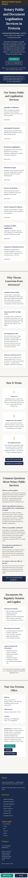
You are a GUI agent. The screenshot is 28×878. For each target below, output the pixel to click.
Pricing (5, 826)
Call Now (8, 750)
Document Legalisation (8, 804)
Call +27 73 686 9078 (14, 63)
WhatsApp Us (14, 59)
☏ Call (21, 875)
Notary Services (7, 806)
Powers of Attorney (8, 808)
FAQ (4, 828)
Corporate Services (8, 815)
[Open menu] (24, 3)
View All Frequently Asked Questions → (14, 579)
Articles (5, 833)
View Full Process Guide (14, 459)
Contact (5, 835)
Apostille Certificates (8, 799)
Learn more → (7, 119)
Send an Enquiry (10, 753)
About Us (5, 830)
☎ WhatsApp (7, 875)
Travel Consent (7, 811)
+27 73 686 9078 (14, 719)
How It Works (6, 824)
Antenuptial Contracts (8, 801)
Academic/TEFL (7, 813)
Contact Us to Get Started (14, 463)
